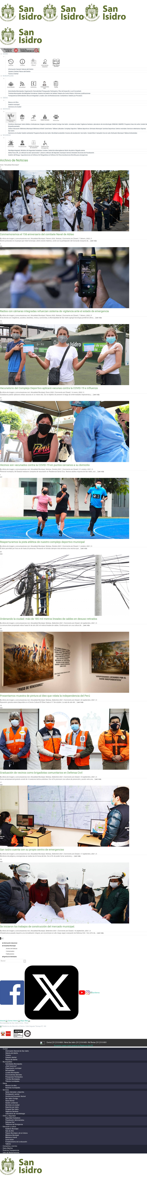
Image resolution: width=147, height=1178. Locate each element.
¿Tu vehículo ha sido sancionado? (29, 153)
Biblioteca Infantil (38, 128)
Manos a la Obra (13, 102)
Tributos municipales (12, 1081)
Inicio (2, 165)
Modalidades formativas (29, 93)
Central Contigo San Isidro (60, 124)
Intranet (3, 1021)
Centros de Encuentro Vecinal (15, 1096)
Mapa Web (24, 1021)
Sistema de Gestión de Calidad (47, 93)
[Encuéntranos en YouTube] (82, 992)
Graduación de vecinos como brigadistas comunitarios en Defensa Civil (41, 772)
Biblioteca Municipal (26, 128)
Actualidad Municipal (38, 238)
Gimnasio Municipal (96, 128)
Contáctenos (64, 95)
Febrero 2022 (50, 238)
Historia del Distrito (27, 69)
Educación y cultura (9, 1126)
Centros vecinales (121, 128)
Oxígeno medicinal (45, 124)
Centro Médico (26, 124)
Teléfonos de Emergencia (14, 1124)
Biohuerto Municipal (117, 133)
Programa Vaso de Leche (132, 124)
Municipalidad (7, 1062)
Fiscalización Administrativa (14, 1120)
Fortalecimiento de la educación (16, 1142)
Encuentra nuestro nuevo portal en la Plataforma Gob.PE (73, 1045)
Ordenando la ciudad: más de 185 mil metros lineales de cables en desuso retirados (48, 618)
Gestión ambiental (27, 133)
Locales (41, 95)
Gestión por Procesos (75, 95)
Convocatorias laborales (13, 1075)
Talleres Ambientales (130, 133)
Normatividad (37, 91)
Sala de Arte (9, 1131)
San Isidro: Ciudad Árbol (88, 133)
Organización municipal (13, 1068)
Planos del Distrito (24, 71)
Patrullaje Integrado (14, 150)
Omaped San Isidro (12, 1109)
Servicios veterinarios (133, 128)
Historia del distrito (11, 1053)
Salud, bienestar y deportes (14, 1092)
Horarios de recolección (72, 133)
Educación (16, 128)
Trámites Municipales (15, 93)
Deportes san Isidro (12, 1107)
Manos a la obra (10, 1085)
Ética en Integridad (32, 95)
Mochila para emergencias (79, 155)
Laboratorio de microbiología (102, 124)
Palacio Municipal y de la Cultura (16, 1133)
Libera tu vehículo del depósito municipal (53, 153)
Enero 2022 (50, 392)
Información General (14, 69)
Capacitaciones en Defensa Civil (31, 155)
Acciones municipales (12, 1088)
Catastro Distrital (13, 71)
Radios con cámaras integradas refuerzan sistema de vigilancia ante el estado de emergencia (54, 311)
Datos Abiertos (8, 1148)
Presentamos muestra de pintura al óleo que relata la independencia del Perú (45, 695)
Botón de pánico (70, 150)
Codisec (45, 150)
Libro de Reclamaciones (52, 95)
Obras (5, 1083)
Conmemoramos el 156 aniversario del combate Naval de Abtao (37, 234)
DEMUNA (115, 124)
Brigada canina (80, 150)
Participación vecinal (12, 1094)
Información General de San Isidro (17, 1051)
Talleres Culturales (58, 128)
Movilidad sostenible (58, 133)
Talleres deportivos (83, 128)
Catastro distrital (10, 1057)
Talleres (8, 1144)
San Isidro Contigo (11, 1098)
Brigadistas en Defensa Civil (49, 155)
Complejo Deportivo (70, 128)
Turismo (8, 1055)
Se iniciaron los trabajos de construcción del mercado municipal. (37, 926)
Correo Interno (13, 1021)
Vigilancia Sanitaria (87, 124)
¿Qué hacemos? (11, 1066)
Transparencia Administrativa (17, 95)
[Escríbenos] (95, 992)
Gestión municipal (13, 104)
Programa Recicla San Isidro (42, 133)
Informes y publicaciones (82, 93)
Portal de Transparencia (11, 1150)
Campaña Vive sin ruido (103, 133)
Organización (28, 91)
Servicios (6, 1090)
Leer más (93, 241)
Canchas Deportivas (109, 128)
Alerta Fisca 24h (13, 153)
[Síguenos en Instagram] (87, 992)
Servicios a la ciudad (12, 1105)
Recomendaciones (65, 155)
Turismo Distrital (13, 74)
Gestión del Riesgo (14, 155)
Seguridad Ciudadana (12, 1118)
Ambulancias (35, 124)
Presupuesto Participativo (50, 91)
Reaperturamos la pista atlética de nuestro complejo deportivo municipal (42, 541)
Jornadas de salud (74, 124)
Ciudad (5, 1049)
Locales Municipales (12, 1072)
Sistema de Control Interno (66, 93)
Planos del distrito (11, 1059)
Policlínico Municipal (14, 124)
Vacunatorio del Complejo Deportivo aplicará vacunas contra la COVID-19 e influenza (49, 388)
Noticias (58, 238)
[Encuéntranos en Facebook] (12, 992)
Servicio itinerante (72, 153)
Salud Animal (9, 1100)
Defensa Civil (9, 1122)
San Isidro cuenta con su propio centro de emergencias (32, 849)
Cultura (10, 128)
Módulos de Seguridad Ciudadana (31, 150)
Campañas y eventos (10, 1146)
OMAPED (121, 124)
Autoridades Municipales (16, 91)
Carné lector (48, 128)
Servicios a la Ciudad (14, 107)
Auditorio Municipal (11, 1129)
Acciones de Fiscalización (86, 153)
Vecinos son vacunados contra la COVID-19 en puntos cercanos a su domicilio (45, 465)
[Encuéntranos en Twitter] (51, 992)
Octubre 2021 (56, 469)
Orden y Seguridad (9, 1116)
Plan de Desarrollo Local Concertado (70, 91)
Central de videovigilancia (56, 150)
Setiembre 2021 (57, 623)
